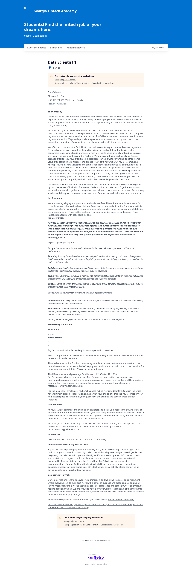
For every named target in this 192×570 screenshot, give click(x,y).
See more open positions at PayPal (96, 540)
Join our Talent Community (121, 499)
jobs (56, 47)
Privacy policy (90, 564)
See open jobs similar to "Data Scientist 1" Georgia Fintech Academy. (85, 83)
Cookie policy (102, 564)
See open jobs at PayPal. (65, 79)
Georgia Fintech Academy (55, 11)
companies (36, 47)
